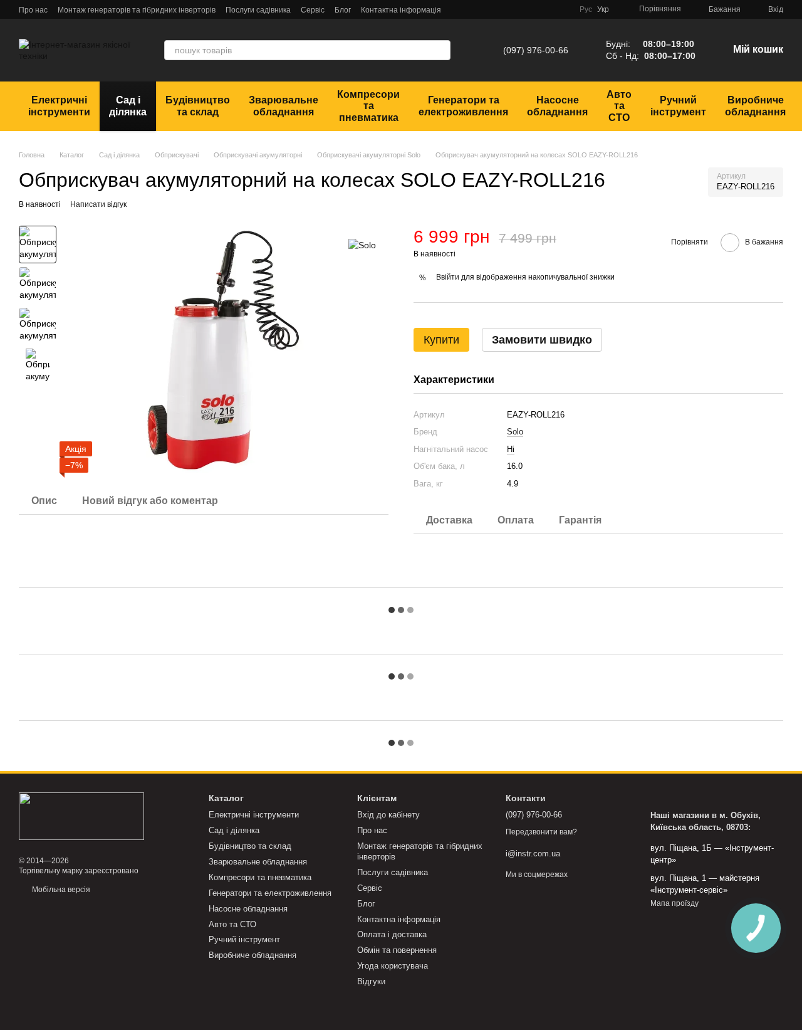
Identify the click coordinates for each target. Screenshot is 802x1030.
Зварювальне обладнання (283, 106)
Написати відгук (98, 204)
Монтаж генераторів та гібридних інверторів (137, 10)
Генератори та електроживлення (463, 106)
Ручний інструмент (678, 106)
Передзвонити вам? (541, 832)
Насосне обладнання (557, 106)
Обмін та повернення (397, 950)
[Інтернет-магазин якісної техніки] (81, 815)
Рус (586, 9)
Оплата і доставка (392, 934)
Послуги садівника (258, 10)
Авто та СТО (619, 106)
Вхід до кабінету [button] (388, 814)
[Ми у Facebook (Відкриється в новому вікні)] (517, 9)
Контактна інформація (401, 10)
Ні (510, 449)
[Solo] (362, 244)
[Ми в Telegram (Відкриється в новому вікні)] (502, 9)
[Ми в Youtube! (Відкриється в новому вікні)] (547, 9)
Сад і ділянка (128, 106)
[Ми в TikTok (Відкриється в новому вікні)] (562, 9)
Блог (343, 10)
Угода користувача (392, 965)
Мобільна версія (60, 889)
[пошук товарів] (440, 50)
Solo (515, 431)
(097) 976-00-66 (535, 50)
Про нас (33, 10)
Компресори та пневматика (368, 106)
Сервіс (313, 10)
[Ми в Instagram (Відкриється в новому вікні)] (532, 9)
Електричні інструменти (59, 106)
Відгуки (371, 981)
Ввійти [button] (447, 277)
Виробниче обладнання (755, 106)
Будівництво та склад (197, 106)
